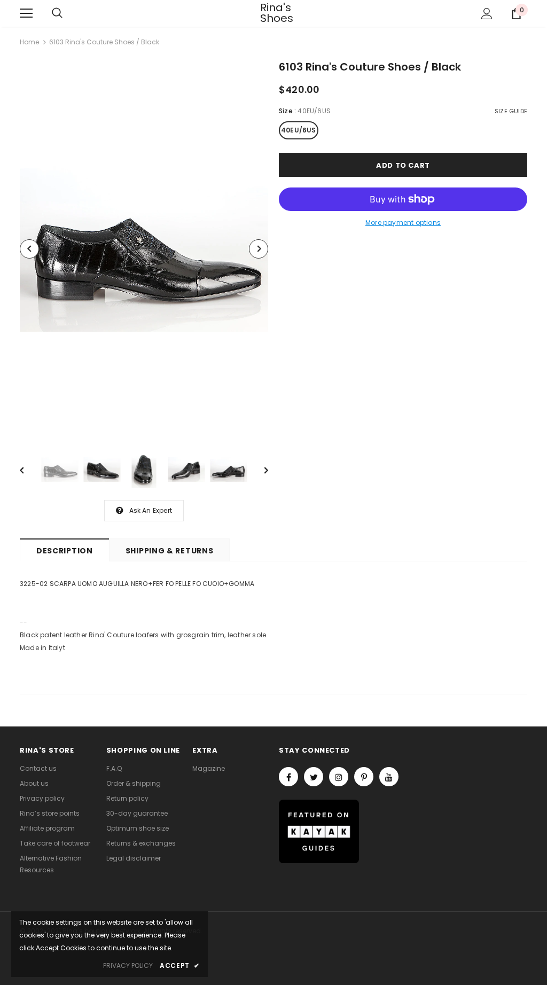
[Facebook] (288, 776)
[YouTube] (388, 776)
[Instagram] (338, 776)
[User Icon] (487, 13)
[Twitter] (313, 776)
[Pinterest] (363, 776)
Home (29, 41)
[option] (144, 249)
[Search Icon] (57, 13)
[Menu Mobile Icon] (26, 13)
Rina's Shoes (273, 13)
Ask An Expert (151, 510)
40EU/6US (298, 130)
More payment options (403, 222)
